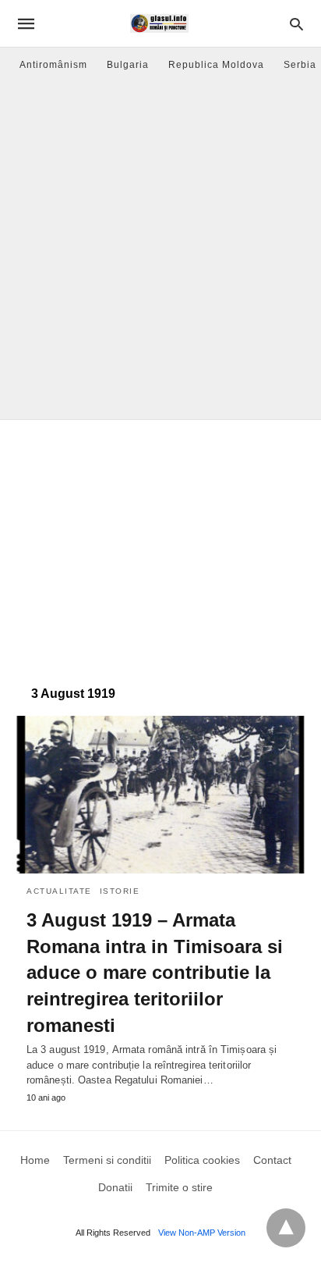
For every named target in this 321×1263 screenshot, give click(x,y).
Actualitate (59, 891)
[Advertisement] (160, 250)
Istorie (120, 891)
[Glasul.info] (159, 23)
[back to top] (285, 1227)
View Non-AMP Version (201, 1232)
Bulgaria (128, 64)
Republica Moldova (216, 64)
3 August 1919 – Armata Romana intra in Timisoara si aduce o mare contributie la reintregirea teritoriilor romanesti (154, 972)
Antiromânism (53, 64)
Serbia (300, 64)
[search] (296, 24)
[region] (160, 545)
